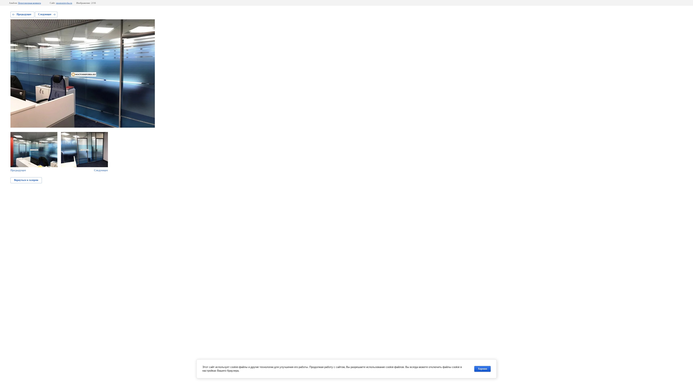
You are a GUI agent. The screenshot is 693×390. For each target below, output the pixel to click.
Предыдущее (24, 14)
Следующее (44, 14)
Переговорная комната (29, 3)
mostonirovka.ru (64, 3)
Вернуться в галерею (26, 180)
